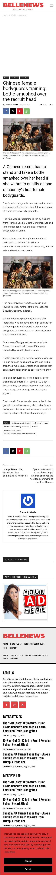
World (13, 15)
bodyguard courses (40, 423)
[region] (28, 851)
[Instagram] (14, 704)
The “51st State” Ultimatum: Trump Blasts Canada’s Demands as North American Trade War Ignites (24, 727)
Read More (9, 852)
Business (7, 736)
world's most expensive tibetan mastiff (19, 434)
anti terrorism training (20, 423)
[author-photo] (28, 508)
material (35, 426)
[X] (13, 111)
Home (5, 15)
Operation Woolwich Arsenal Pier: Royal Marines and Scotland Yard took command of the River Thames (41, 475)
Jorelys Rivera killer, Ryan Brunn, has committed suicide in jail (15, 472)
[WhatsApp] (27, 111)
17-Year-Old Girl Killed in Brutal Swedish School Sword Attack (27, 743)
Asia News (23, 15)
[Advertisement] (28, 46)
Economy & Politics (13, 767)
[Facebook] (6, 111)
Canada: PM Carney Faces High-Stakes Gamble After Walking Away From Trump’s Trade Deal (26, 758)
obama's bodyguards (12, 430)
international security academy (16, 426)
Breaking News (11, 749)
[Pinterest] (20, 111)
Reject (28, 869)
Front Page (24, 78)
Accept (28, 861)
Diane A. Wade (12, 104)
